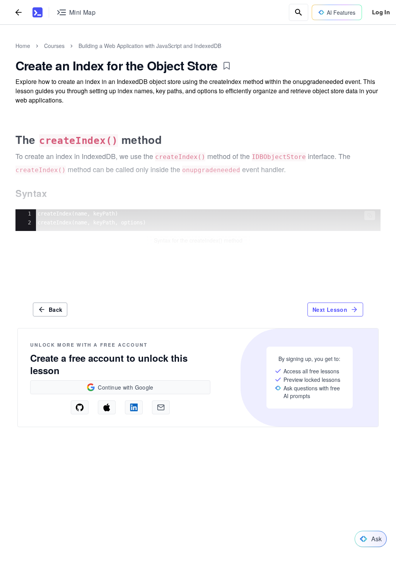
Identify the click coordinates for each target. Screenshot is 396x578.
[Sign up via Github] (80, 407)
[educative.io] (37, 12)
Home (22, 46)
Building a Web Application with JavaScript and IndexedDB (150, 46)
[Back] (18, 12)
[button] (369, 215)
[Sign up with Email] (161, 407)
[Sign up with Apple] (107, 407)
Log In (381, 12)
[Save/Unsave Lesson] (226, 66)
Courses (54, 46)
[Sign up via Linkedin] (134, 407)
